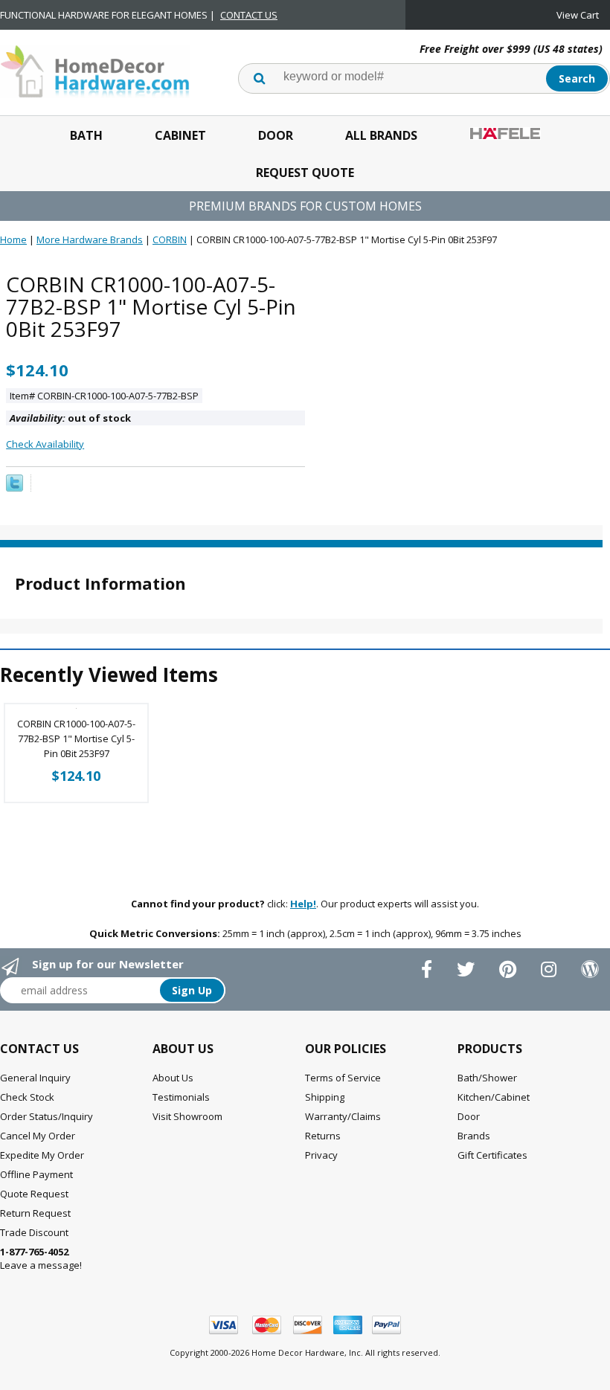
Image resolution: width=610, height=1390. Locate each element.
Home (13, 239)
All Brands (381, 135)
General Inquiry (35, 1077)
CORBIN (169, 239)
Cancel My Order (37, 1135)
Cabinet (180, 135)
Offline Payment (36, 1174)
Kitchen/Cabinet (494, 1097)
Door (275, 135)
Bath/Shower (487, 1077)
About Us (172, 1077)
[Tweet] (14, 488)
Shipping (324, 1097)
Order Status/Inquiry (46, 1116)
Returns (323, 1135)
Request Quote (305, 172)
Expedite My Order (42, 1155)
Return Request (35, 1213)
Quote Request (34, 1193)
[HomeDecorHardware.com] (95, 70)
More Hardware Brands (89, 239)
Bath (86, 135)
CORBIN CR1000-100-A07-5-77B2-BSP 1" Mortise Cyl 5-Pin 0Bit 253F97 (76, 738)
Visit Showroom (187, 1116)
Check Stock (27, 1097)
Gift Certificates (492, 1155)
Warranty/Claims (343, 1116)
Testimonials (181, 1097)
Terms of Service (343, 1077)
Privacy (321, 1155)
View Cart (577, 15)
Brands (474, 1135)
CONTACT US (248, 15)
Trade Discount (34, 1232)
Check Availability (45, 444)
